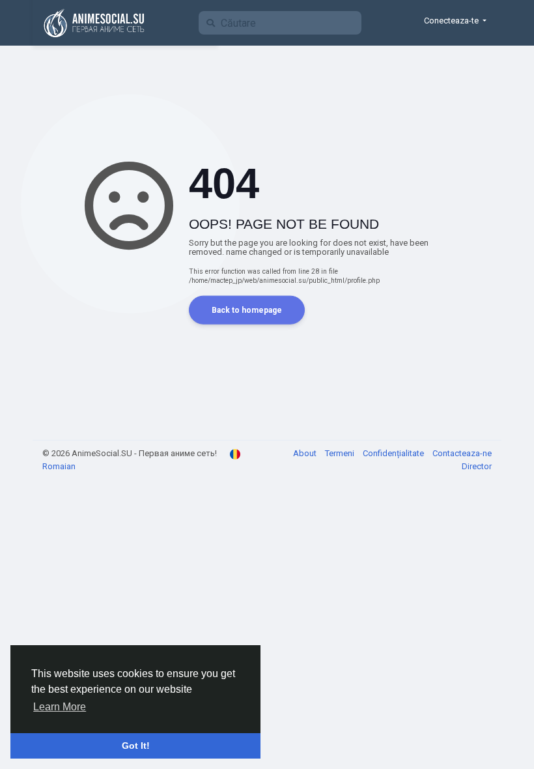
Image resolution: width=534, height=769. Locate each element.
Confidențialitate (394, 453)
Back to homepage (247, 309)
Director (477, 466)
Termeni (340, 453)
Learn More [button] (59, 706)
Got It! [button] (136, 745)
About (305, 453)
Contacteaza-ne (462, 453)
